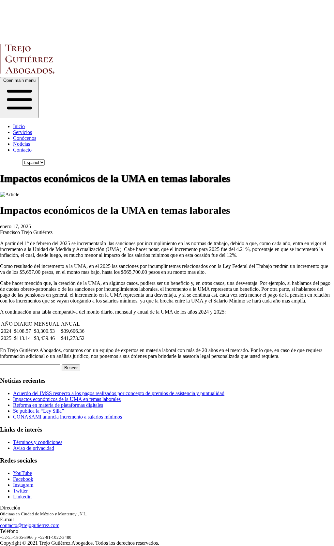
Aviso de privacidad (33, 448)
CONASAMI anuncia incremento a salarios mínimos (67, 417)
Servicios (22, 132)
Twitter (20, 491)
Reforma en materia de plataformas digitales (58, 405)
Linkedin (22, 496)
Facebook (23, 479)
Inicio (19, 126)
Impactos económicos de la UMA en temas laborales (67, 399)
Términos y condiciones (37, 442)
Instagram (23, 485)
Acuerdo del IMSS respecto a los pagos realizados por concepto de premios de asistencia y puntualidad (118, 393)
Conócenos (24, 138)
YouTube (22, 473)
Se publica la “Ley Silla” (38, 411)
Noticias (21, 144)
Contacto (22, 150)
